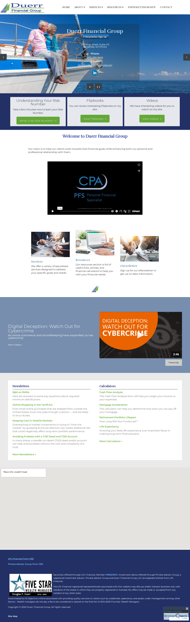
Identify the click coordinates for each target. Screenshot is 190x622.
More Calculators (110, 441)
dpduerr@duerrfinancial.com (95, 65)
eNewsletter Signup (142, 7)
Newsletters (20, 386)
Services (95, 7)
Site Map (13, 616)
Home (66, 7)
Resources (114, 7)
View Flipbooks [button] (93, 118)
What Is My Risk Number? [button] (37, 120)
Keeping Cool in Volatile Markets (32, 420)
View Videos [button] (150, 118)
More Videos (15, 345)
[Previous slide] (3, 57)
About (78, 7)
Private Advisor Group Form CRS (25, 564)
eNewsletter (128, 266)
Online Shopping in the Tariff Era (32, 404)
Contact (166, 7)
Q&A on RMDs (20, 392)
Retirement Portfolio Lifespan (117, 417)
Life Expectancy (109, 426)
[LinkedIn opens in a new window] (95, 73)
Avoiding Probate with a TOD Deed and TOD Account (44, 436)
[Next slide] (186, 57)
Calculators (107, 386)
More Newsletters (24, 454)
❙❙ (98, 86)
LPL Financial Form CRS (21, 558)
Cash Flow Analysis (111, 392)
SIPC (115, 574)
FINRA (109, 574)
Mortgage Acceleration (113, 404)
